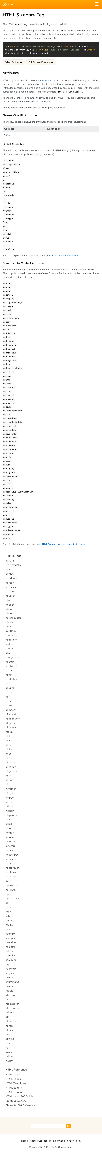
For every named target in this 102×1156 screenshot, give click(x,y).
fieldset (11, 714)
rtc (8, 920)
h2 (8, 740)
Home (24, 1140)
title (9, 1030)
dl (8, 696)
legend (11, 815)
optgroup (12, 867)
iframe (11, 788)
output (11, 876)
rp (8, 911)
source (11, 959)
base (10, 604)
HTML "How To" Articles (20, 1096)
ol (8, 863)
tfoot (10, 1012)
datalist (11, 666)
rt (8, 916)
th (8, 1016)
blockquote (13, 617)
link (9, 823)
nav (9, 850)
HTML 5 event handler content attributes (63, 544)
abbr (10, 573)
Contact (42, 1140)
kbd (9, 806)
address (12, 578)
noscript (12, 854)
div (9, 692)
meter (10, 845)
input (10, 797)
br (8, 626)
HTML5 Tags (13, 555)
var (9, 1052)
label (10, 810)
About (33, 1140)
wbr (9, 1060)
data (10, 661)
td (8, 999)
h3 (8, 745)
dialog (11, 687)
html (9, 780)
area (10, 582)
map (9, 832)
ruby (9, 924)
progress (12, 898)
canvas (11, 635)
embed (11, 709)
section (11, 942)
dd (8, 670)
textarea (12, 1008)
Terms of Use (56, 1140)
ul (8, 1047)
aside (10, 591)
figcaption (13, 718)
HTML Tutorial (14, 1092)
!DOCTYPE (13, 565)
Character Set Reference (20, 1105)
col (8, 652)
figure (10, 723)
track (10, 1038)
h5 (8, 753)
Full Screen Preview (39, 62)
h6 (8, 758)
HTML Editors (13, 1087)
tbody (10, 995)
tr (8, 1034)
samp (10, 933)
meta (10, 841)
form (10, 731)
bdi (9, 609)
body (10, 622)
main (10, 828)
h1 (8, 736)
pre (9, 894)
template (12, 1003)
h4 (8, 749)
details (11, 679)
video (10, 1056)
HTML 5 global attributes (65, 255)
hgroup (11, 771)
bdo (9, 613)
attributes (47, 80)
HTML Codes (13, 1078)
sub (9, 977)
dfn (9, 683)
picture (11, 889)
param (11, 885)
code (10, 648)
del (9, 674)
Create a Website (16, 1100)
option (11, 872)
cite (9, 644)
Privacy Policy (73, 1140)
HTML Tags (12, 1074)
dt (8, 701)
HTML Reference (16, 1069)
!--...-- (10, 560)
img (9, 793)
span (10, 964)
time (9, 1025)
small (10, 955)
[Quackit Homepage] (8, 4)
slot (9, 951)
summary (12, 981)
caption (11, 639)
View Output (12, 62)
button (11, 630)
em (9, 705)
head (10, 762)
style (10, 973)
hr (8, 775)
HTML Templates (15, 1083)
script (10, 938)
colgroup (12, 657)
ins (8, 802)
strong (11, 968)
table (10, 990)
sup (9, 986)
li (7, 819)
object (10, 859)
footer (10, 727)
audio (10, 595)
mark (10, 837)
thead (10, 1021)
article (11, 587)
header (11, 766)
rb (8, 907)
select (10, 946)
